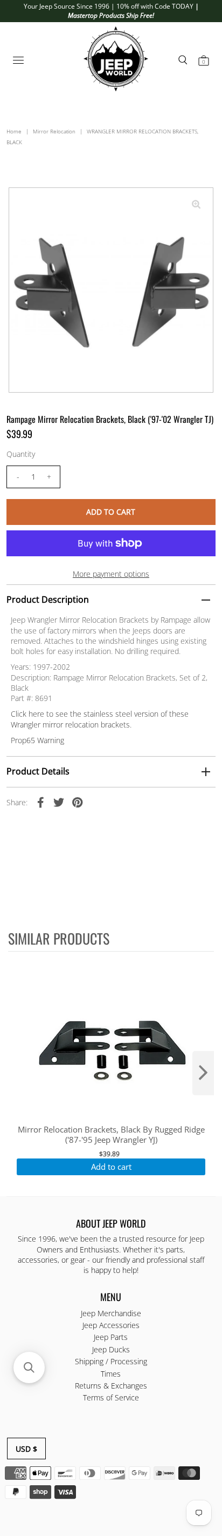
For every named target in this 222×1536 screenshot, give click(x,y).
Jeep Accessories (111, 1325)
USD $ (26, 1449)
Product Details (38, 771)
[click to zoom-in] (196, 205)
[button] (29, 1367)
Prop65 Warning (37, 740)
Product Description (47, 599)
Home (14, 131)
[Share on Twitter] (59, 802)
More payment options (111, 574)
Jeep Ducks (111, 1349)
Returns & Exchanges (111, 1385)
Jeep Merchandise (111, 1313)
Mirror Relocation (54, 131)
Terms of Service (111, 1397)
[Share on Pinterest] (77, 802)
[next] (203, 1073)
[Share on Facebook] (40, 802)
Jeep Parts (111, 1337)
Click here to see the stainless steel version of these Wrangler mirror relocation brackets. (100, 719)
